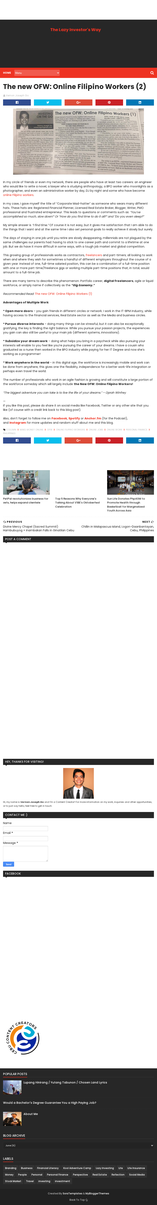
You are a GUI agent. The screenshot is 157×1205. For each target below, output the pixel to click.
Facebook (59, 418)
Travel (30, 1181)
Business (27, 1168)
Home (7, 72)
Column (11, 429)
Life (121, 1168)
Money (9, 1174)
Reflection (118, 1174)
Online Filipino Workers (71, 429)
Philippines (9, 433)
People (22, 1174)
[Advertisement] (74, 9)
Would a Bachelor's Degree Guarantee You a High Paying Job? (49, 1103)
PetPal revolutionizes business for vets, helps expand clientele (25, 501)
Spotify (74, 418)
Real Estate (100, 1174)
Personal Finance (137, 429)
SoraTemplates (72, 1193)
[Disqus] (78, 596)
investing (44, 1181)
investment (62, 1181)
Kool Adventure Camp (77, 1168)
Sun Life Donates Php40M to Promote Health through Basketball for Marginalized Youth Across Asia (126, 505)
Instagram (17, 423)
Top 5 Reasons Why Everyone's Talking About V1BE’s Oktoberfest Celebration (77, 503)
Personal (36, 1174)
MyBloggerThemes (97, 1193)
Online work (115, 429)
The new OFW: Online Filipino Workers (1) (63, 294)
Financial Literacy (48, 1168)
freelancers (94, 255)
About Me (31, 1114)
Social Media (137, 1174)
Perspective (80, 1174)
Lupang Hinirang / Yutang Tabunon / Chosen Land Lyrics (65, 1082)
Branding (10, 1168)
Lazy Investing (105, 1168)
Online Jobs (96, 429)
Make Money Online (32, 429)
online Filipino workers (18, 195)
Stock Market (13, 1181)
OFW (50, 429)
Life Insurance (136, 1168)
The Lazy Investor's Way (75, 30)
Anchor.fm (92, 418)
